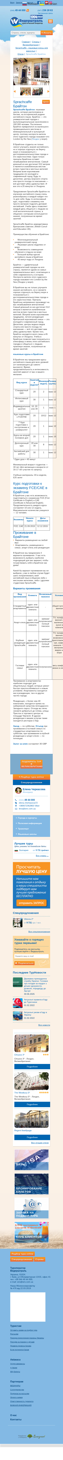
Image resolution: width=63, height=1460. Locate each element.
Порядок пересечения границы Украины (27, 1338)
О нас (13, 1415)
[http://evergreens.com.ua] (31, 1435)
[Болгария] (16, 850)
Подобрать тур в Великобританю (32, 764)
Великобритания (31, 45)
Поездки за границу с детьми (22, 1342)
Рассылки (14, 1334)
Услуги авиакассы (17, 1364)
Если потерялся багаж (19, 1350)
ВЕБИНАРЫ (15, 1386)
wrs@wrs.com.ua (25, 1282)
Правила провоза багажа (20, 1346)
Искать (48, 33)
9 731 (41, 850)
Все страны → (42, 856)
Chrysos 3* (19, 1055)
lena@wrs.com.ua (27, 808)
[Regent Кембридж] (31, 1119)
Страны (35, 42)
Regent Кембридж (23, 1130)
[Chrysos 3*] (31, 1044)
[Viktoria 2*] (18, 922)
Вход (12, 3)
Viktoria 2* (28, 919)
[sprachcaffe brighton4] (19, 91)
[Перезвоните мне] (27, 10)
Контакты (16, 1419)
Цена (46, 102)
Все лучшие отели (40, 1143)
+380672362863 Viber (29, 806)
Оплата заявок (16, 1397)
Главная (26, 42)
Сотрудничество (17, 1390)
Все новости (44, 1025)
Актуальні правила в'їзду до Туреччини (35, 1000)
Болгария (23, 850)
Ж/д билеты (15, 1372)
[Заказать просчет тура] (31, 886)
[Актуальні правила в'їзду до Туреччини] (18, 1003)
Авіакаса (15, 1359)
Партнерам (16, 1381)
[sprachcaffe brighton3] (31, 91)
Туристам (15, 1326)
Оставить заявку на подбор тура (23, 1330)
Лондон (35, 139)
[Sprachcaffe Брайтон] (31, 71)
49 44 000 (27, 800)
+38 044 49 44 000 (23, 1279)
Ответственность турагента (21, 1401)
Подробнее (32, 1066)
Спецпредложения (31, 782)
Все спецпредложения (39, 931)
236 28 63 (45, 10)
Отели (21, 54)
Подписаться (26, 963)
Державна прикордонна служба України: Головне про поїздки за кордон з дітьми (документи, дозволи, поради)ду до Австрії (36, 984)
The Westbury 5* (22, 1092)
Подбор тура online (32, 777)
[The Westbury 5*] (31, 1082)
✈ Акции (13, 1368)
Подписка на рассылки (19, 1394)
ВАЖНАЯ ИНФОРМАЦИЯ (21, 1405)
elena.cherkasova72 (28, 803)
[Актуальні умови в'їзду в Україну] (18, 1016)
